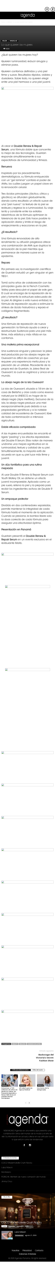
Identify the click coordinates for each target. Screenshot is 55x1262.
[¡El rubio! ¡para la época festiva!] (27, 1080)
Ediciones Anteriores (27, 1254)
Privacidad (27, 1251)
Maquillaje (13, 41)
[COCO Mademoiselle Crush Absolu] (27, 1211)
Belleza (4, 41)
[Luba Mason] (7, 1235)
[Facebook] (25, 1146)
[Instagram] (30, 1146)
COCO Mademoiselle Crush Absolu (16, 1163)
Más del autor (38, 1070)
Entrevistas (19, 1235)
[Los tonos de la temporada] (45, 1080)
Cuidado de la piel (34, 1044)
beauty (14, 1044)
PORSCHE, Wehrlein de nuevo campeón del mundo (23, 1177)
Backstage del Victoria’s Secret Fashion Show (45, 1057)
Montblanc (6, 1172)
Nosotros (15, 1251)
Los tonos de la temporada (43, 1089)
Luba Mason (7, 1168)
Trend (4, 1226)
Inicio (3, 22)
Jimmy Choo (6, 1182)
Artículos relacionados (20, 1070)
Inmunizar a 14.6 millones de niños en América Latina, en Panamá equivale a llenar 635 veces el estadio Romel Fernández (9, 1093)
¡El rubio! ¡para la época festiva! (25, 1089)
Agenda (11, 1226)
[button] (51, 15)
